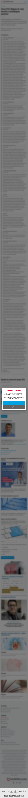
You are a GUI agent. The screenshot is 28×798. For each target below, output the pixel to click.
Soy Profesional (14, 403)
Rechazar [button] (11, 795)
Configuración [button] (17, 795)
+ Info (22, 795)
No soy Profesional (14, 406)
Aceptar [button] (6, 795)
